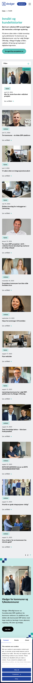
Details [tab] (16, 640)
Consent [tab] (6, 640)
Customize (15, 674)
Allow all (16, 670)
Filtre (5, 63)
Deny (16, 679)
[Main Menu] (30, 4)
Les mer (8, 629)
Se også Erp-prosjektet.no (14, 51)
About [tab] (27, 640)
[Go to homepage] (8, 4)
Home (3, 11)
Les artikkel (8, 101)
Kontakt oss (22, 4)
